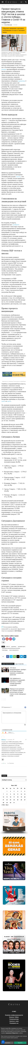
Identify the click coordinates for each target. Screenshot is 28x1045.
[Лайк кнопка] (3, 642)
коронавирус (5, 650)
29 (7, 802)
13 (24, 794)
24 (14, 799)
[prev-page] (2, 699)
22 (7, 799)
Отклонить (7, 1042)
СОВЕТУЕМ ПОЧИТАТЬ (8, 664)
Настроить (3, 1039)
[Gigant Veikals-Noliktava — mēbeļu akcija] (14, 846)
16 (10, 797)
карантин (21, 81)
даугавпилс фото (21, 646)
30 (10, 802)
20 (24, 797)
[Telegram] (21, 656)
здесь (3, 401)
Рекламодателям (14, 1019)
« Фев (3, 805)
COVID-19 (8, 646)
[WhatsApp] (14, 656)
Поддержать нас (14, 1023)
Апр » (7, 805)
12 (21, 794)
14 (3, 797)
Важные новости (10, 5)
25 (17, 799)
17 (14, 797)
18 (17, 797)
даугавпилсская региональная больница (11, 648)
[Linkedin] (24, 656)
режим (3, 69)
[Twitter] (11, 656)
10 (14, 794)
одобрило (15, 225)
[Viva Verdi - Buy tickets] (14, 870)
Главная (3, 5)
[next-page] (5, 699)
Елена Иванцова (8, 24)
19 (21, 797)
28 (3, 802)
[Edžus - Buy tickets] (14, 895)
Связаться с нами (14, 1021)
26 (21, 799)
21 (3, 799)
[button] (2, 2)
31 (14, 802)
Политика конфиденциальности (14, 1015)
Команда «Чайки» (14, 1017)
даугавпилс (13, 646)
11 (17, 794)
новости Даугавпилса (14, 650)
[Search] (26, 2)
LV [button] (21, 2)
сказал (18, 177)
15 (7, 797)
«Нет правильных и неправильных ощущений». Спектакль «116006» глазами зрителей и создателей (17, 682)
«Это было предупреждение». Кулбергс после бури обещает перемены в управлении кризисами (18, 671)
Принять (20, 1042)
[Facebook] (7, 656)
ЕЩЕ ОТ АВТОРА (19, 664)
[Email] (18, 656)
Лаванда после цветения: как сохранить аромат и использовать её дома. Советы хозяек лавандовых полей (18, 692)
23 (10, 799)
